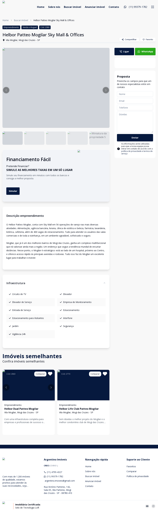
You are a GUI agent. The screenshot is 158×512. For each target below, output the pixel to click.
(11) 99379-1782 (55, 476)
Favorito (149, 39)
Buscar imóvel (72, 7)
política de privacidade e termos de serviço (137, 152)
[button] (6, 90)
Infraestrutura (15, 283)
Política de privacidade (138, 476)
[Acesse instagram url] (153, 506)
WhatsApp (147, 51)
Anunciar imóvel (95, 7)
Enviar (135, 137)
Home (40, 7)
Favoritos (131, 466)
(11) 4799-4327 (54, 472)
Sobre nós (54, 7)
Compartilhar (131, 39)
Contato (114, 7)
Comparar (132, 471)
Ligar (126, 51)
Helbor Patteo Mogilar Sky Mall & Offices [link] (53, 20)
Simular (13, 191)
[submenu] (153, 7)
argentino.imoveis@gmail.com (59, 480)
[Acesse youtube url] (147, 506)
